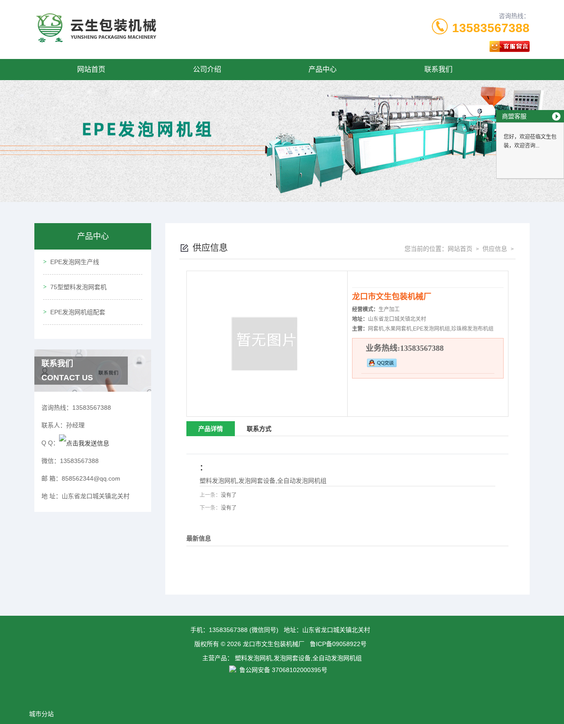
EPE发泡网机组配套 (77, 312)
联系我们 (438, 69)
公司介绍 (207, 69)
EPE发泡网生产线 (74, 261)
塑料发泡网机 (218, 480)
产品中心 (322, 69)
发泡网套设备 (256, 480)
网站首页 (91, 69)
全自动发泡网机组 (302, 480)
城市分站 (41, 713)
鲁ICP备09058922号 (338, 643)
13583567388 (491, 28)
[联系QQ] (84, 442)
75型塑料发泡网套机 (78, 286)
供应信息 (494, 248)
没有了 (229, 495)
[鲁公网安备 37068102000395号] (282, 678)
